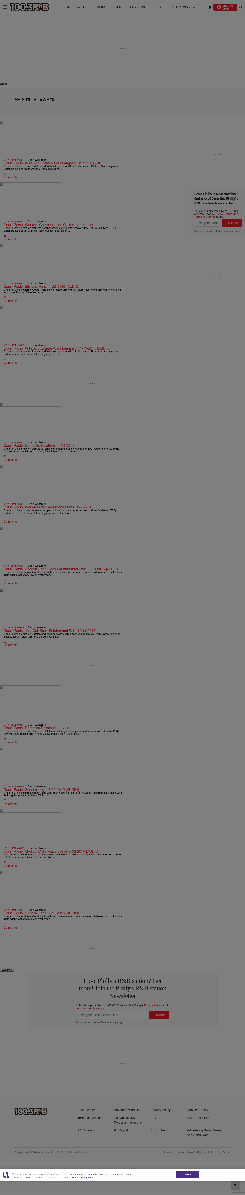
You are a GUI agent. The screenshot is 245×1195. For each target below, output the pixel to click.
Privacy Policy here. (82, 1177)
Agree (187, 1174)
